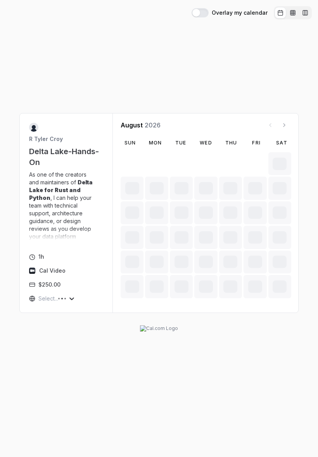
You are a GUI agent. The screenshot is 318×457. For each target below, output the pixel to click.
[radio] (280, 13)
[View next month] (284, 125)
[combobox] (39, 298)
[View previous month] (270, 125)
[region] (66, 206)
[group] (293, 12)
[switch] (200, 12)
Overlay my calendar (240, 12)
